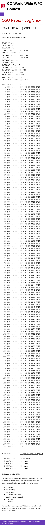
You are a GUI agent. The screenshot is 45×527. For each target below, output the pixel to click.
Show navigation (2, 14)
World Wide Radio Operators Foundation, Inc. (29, 521)
